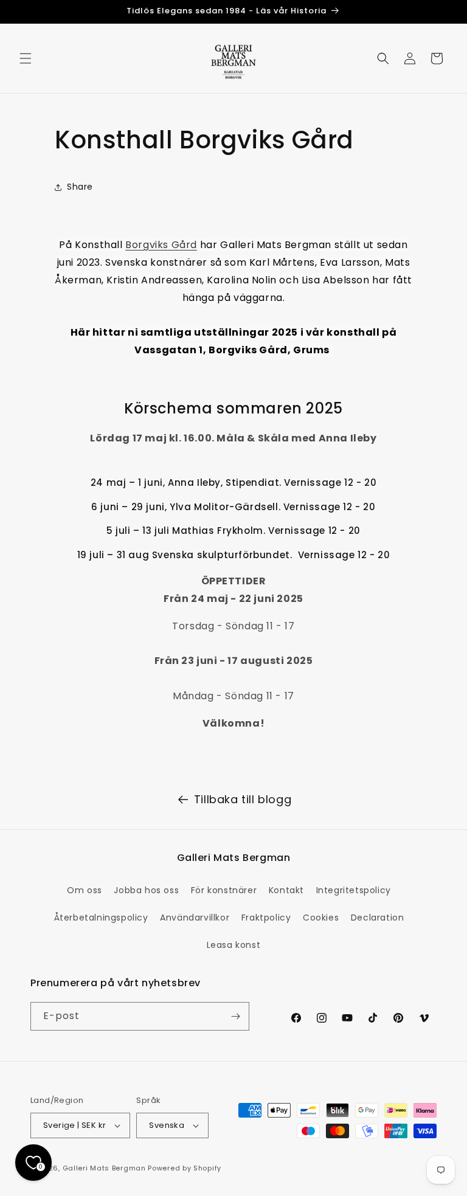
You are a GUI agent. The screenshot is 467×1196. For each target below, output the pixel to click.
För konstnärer (224, 890)
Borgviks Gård (161, 245)
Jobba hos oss (146, 890)
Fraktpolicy (266, 917)
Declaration (377, 917)
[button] (25, 58)
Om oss (84, 890)
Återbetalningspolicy (101, 917)
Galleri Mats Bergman (104, 1168)
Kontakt (286, 890)
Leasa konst (234, 945)
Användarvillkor (194, 917)
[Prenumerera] (235, 1016)
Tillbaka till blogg (242, 799)
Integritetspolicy (353, 890)
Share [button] (80, 187)
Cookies (321, 917)
